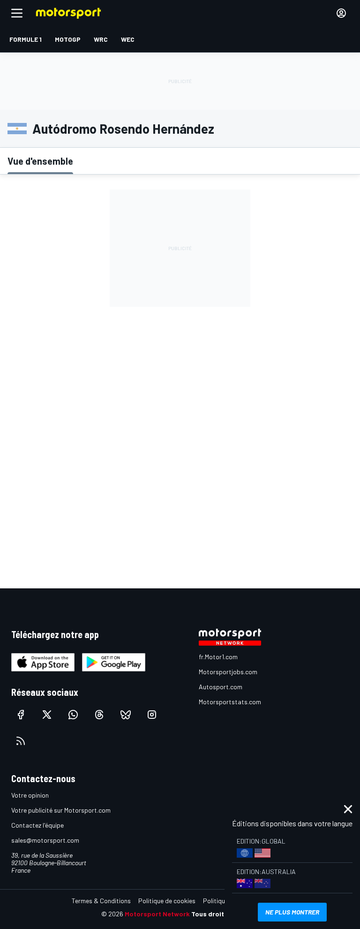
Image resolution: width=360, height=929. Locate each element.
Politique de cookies (166, 901)
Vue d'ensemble (40, 161)
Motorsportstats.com (230, 702)
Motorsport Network (157, 914)
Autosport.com (220, 687)
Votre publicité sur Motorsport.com (61, 810)
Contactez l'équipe (37, 825)
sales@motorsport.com (45, 840)
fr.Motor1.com (218, 657)
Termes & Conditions (101, 901)
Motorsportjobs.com (228, 672)
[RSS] (20, 740)
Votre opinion (30, 795)
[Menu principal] (16, 13)
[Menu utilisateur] (341, 13)
